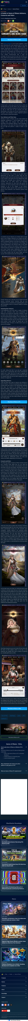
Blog (5, 9)
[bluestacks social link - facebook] (8, 1005)
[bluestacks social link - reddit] (5, 1005)
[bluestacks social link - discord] (3, 1005)
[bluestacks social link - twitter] (11, 1005)
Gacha (19, 715)
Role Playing (12, 715)
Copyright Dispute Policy (13, 1016)
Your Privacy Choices (15, 1020)
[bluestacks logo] (5, 2)
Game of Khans (16, 9)
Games (9, 9)
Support (3, 997)
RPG (24, 715)
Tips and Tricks (4, 715)
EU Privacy (20, 1016)
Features (4, 985)
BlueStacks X (4, 718)
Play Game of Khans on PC (14, 401)
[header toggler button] (26, 2)
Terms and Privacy (5, 1016)
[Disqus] (14, 797)
